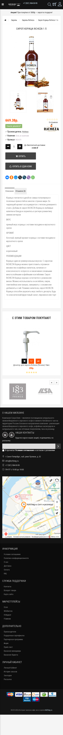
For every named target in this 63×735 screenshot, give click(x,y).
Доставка (7, 566)
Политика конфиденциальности (16, 558)
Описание (9, 191)
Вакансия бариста (11, 655)
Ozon (6, 607)
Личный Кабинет (10, 668)
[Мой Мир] (15, 177)
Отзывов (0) (20, 191)
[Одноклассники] (10, 177)
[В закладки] (31, 361)
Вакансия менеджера (12, 651)
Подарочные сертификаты (14, 636)
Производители (10, 632)
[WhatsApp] (32, 177)
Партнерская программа (13, 639)
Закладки (8, 675)
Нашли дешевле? (14, 126)
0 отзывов (53, 122)
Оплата (7, 570)
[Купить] (24, 361)
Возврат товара (10, 590)
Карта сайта (8, 594)
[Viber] (28, 177)
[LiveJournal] (23, 177)
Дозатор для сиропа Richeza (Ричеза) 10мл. (31, 365)
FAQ (5, 574)
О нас (6, 562)
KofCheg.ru (48, 710)
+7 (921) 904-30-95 (30, 3)
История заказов (10, 672)
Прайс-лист (8, 647)
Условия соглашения (12, 554)
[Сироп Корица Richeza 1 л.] (18, 102)
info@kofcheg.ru (12, 461)
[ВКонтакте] (6, 177)
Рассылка (8, 679)
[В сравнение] (38, 361)
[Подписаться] (58, 446)
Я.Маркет (7, 615)
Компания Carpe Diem (11, 418)
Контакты (7, 587)
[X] (19, 177)
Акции (6, 643)
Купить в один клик (22, 166)
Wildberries (8, 611)
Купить (22, 156)
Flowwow (7, 619)
